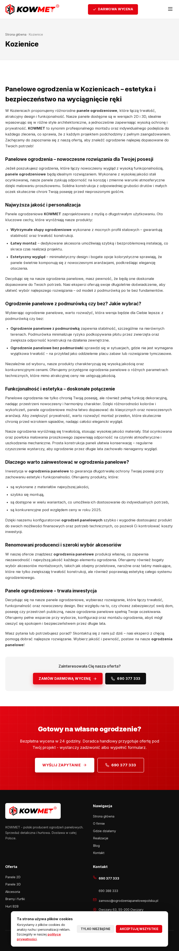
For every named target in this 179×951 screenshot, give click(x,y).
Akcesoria (12, 892)
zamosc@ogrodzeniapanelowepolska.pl (128, 901)
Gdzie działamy (104, 831)
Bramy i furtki (15, 899)
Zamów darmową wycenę (65, 679)
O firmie (99, 824)
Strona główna (15, 34)
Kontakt (98, 853)
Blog (96, 846)
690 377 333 (128, 679)
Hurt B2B (12, 906)
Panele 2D (13, 877)
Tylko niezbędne (95, 929)
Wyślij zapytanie (61, 765)
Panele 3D (13, 884)
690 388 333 (108, 891)
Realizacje (100, 838)
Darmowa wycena (115, 9)
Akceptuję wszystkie (139, 929)
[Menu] (170, 9)
